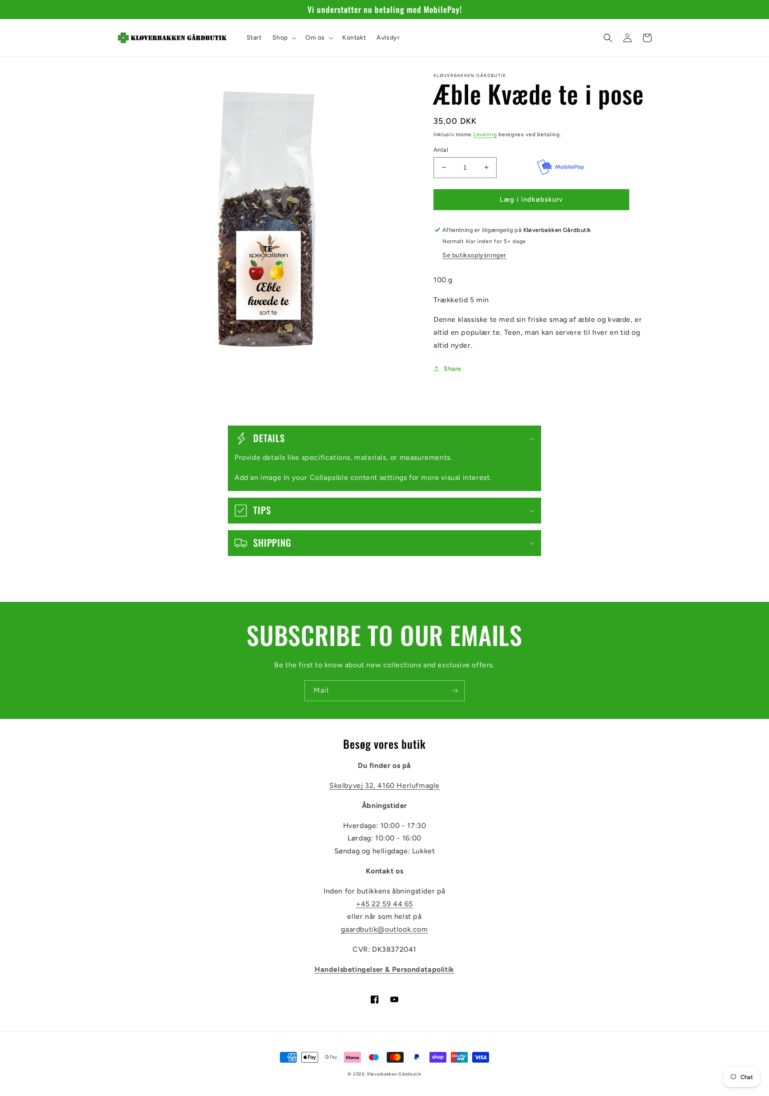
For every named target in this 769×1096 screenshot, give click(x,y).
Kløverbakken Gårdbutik (394, 1074)
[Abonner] (454, 690)
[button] (283, 37)
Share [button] (452, 369)
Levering (485, 134)
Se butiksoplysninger (474, 255)
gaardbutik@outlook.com (384, 929)
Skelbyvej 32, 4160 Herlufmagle (384, 785)
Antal (440, 149)
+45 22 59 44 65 (384, 904)
